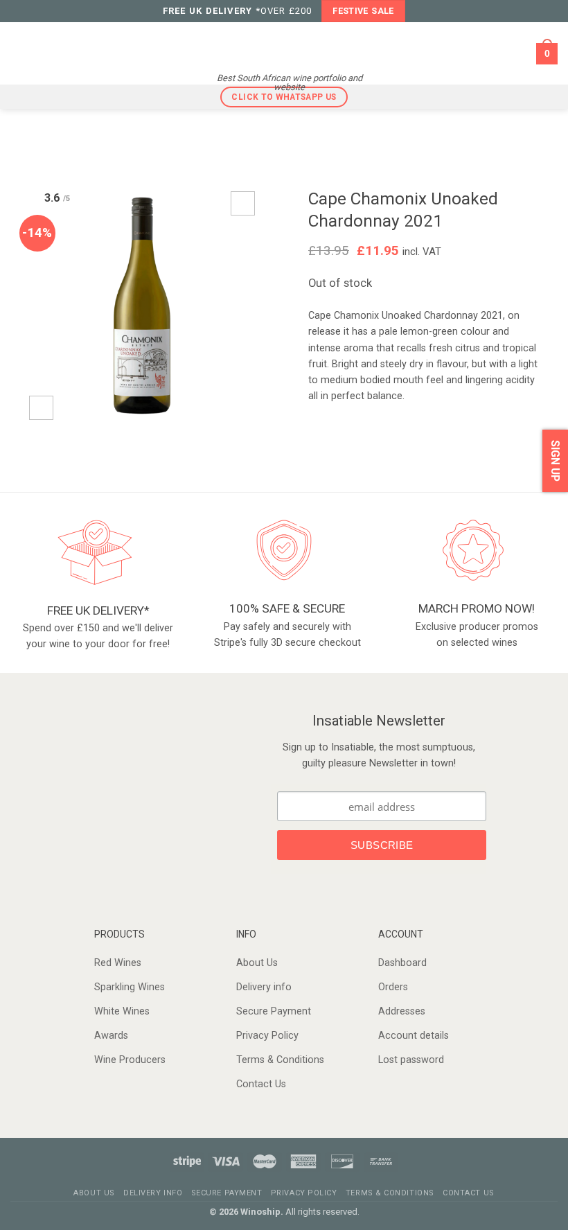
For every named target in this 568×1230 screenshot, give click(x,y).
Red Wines (117, 963)
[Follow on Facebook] (131, 776)
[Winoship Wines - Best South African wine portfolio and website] (288, 44)
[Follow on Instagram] (150, 776)
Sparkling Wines (129, 987)
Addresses (401, 1011)
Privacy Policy (267, 1036)
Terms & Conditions (280, 1060)
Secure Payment (273, 1011)
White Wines (122, 1011)
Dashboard (402, 963)
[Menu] (19, 53)
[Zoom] (41, 408)
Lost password (411, 1060)
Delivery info (264, 987)
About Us (257, 963)
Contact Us (261, 1084)
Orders (393, 987)
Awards (111, 1036)
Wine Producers (130, 1060)
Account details (413, 1036)
